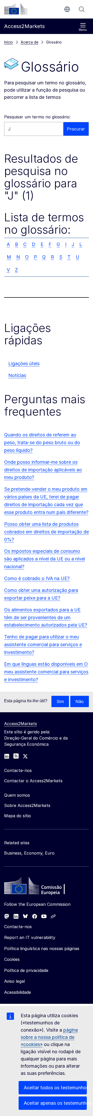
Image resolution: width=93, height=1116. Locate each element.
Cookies (12, 959)
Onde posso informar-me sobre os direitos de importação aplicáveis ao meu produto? (43, 469)
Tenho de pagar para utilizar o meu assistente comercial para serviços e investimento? (43, 644)
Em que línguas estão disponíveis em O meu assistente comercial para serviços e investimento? (46, 671)
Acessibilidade (17, 992)
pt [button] (67, 9)
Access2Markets (20, 723)
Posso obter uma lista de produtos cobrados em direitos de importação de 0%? (46, 531)
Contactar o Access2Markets (33, 780)
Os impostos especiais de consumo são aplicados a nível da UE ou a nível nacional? (44, 558)
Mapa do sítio (17, 815)
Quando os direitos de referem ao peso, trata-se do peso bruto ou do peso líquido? (42, 442)
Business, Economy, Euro (29, 853)
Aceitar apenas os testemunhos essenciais (55, 1103)
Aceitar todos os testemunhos (55, 1087)
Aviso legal (14, 981)
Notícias (17, 375)
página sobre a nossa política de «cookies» (49, 1037)
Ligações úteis (24, 363)
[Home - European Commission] (41, 887)
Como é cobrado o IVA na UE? (36, 578)
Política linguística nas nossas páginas (41, 948)
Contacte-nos (18, 926)
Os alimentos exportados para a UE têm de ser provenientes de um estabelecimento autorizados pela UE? (45, 617)
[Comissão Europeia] (15, 8)
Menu (83, 30)
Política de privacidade (26, 970)
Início (8, 42)
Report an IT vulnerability (29, 937)
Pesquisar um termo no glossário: (37, 116)
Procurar (81, 9)
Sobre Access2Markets (27, 805)
